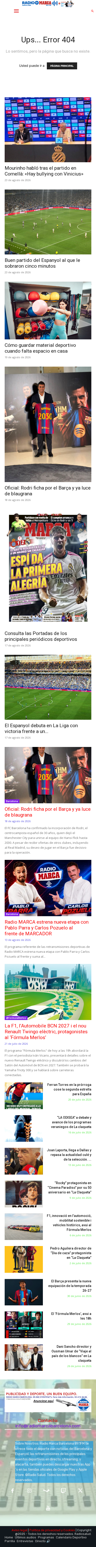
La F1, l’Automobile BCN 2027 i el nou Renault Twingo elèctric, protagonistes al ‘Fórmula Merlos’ (46, 1031)
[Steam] (46, 1491)
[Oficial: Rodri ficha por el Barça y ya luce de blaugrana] (48, 424)
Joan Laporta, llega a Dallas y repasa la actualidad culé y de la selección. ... (69, 1154)
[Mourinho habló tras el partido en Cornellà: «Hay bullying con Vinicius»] (48, 129)
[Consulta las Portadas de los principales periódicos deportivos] (48, 568)
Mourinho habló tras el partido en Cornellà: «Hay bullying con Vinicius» (44, 171)
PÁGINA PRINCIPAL (62, 66)
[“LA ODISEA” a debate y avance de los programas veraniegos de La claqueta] (24, 1128)
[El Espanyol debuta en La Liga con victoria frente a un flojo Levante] (48, 687)
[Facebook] (12, 1491)
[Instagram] (29, 1491)
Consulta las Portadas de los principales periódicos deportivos (41, 636)
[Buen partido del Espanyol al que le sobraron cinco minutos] (48, 221)
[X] (80, 1491)
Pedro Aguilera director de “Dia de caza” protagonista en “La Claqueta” (70, 1253)
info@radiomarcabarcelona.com (48, 1426)
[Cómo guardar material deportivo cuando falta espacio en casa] (48, 310)
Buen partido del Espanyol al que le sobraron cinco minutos (42, 263)
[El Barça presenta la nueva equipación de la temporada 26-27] (24, 1292)
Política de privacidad (44, 1530)
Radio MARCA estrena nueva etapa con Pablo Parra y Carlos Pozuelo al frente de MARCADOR (47, 927)
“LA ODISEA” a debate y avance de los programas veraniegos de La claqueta (71, 1122)
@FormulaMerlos (16, 1018)
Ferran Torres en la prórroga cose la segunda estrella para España (69, 1089)
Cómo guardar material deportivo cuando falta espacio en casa (40, 348)
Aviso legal (19, 1530)
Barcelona (12, 801)
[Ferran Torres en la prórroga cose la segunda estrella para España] (24, 1095)
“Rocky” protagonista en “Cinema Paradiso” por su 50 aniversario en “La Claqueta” (69, 1187)
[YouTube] (48, 1508)
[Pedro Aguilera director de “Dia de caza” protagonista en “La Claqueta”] (24, 1259)
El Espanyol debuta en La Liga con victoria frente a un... (41, 728)
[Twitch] (63, 1491)
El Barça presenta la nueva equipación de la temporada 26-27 (69, 1285)
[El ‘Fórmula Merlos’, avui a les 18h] (24, 1324)
